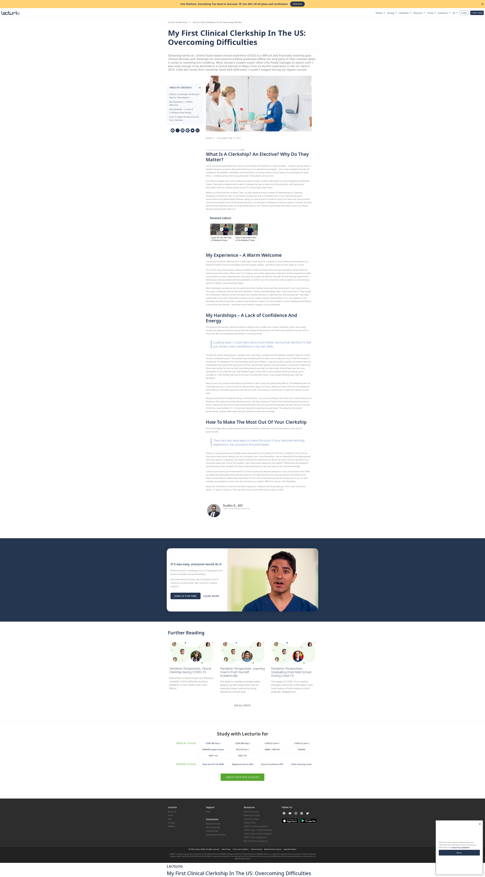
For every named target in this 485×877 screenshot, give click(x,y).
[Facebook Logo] (284, 813)
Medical (379, 13)
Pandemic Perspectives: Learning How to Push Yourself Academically (242, 672)
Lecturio (175, 866)
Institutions (443, 13)
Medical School (186, 743)
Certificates (404, 13)
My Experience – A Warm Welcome (181, 103)
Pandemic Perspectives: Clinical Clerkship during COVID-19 (190, 670)
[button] (191, 22)
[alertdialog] (242, 4)
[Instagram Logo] (295, 813)
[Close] (480, 824)
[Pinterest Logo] (301, 813)
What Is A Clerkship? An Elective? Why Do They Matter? (184, 96)
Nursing (390, 13)
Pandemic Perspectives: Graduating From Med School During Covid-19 (291, 672)
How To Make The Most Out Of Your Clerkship (184, 118)
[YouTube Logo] (289, 813)
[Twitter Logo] (307, 813)
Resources (418, 13)
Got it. (459, 852)
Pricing (430, 13)
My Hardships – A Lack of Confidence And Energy (181, 111)
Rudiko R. (229, 505)
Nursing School (186, 764)
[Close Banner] (482, 4)
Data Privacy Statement (460, 847)
